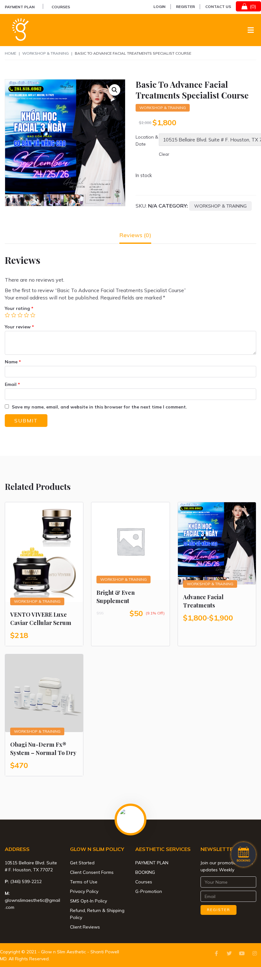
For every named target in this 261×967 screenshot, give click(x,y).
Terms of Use (83, 882)
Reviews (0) (135, 235)
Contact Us (218, 6)
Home (10, 53)
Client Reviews (85, 927)
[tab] (135, 235)
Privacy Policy (84, 891)
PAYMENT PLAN (20, 6)
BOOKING (145, 872)
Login (159, 6)
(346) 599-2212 (26, 881)
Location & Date (147, 140)
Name (13, 362)
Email (12, 384)
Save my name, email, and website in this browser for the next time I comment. (99, 407)
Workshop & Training (45, 53)
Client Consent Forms (92, 872)
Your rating (19, 308)
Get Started (82, 863)
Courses (61, 6)
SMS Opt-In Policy (88, 901)
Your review (19, 327)
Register (185, 6)
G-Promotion (148, 891)
